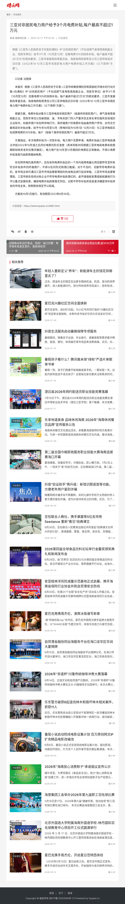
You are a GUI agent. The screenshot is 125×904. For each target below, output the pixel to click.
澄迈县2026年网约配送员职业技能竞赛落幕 (76, 392)
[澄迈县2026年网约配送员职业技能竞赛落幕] (25, 399)
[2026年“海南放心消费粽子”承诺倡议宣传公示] (25, 774)
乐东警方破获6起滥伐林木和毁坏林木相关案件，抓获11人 (80, 704)
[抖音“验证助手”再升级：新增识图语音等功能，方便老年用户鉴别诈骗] (25, 492)
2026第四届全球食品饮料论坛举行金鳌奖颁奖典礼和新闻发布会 (80, 551)
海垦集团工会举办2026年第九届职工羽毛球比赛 (80, 795)
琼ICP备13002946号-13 (62, 898)
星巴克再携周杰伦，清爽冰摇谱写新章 (72, 614)
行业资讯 (63, 38)
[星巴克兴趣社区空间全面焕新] (25, 311)
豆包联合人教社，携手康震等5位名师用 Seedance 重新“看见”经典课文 (73, 519)
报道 (70, 893)
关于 (61, 893)
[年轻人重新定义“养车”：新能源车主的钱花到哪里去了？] (25, 278)
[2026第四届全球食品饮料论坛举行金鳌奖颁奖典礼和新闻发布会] (25, 556)
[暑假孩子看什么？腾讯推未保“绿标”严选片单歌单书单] (25, 367)
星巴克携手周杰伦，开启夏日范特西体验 (74, 855)
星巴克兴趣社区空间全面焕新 (66, 303)
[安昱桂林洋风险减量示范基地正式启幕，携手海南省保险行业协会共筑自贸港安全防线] (25, 589)
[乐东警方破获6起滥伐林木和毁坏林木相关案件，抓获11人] (25, 709)
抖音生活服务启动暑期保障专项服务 (71, 331)
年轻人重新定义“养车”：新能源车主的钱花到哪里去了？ (78, 273)
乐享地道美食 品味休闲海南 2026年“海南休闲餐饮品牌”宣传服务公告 (79, 422)
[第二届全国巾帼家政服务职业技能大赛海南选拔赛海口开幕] (25, 459)
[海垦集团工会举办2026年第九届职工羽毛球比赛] (25, 802)
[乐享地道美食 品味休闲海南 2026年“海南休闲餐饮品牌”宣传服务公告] (25, 427)
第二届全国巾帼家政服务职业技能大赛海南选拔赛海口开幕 (79, 454)
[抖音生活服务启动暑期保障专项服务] (25, 339)
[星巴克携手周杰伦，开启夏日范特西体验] (25, 863)
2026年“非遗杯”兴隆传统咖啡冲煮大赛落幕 (76, 674)
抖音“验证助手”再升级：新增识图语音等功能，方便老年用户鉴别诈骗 (78, 487)
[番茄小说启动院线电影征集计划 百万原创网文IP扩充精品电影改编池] (25, 742)
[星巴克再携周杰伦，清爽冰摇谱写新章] (25, 621)
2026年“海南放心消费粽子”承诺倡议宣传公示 (78, 767)
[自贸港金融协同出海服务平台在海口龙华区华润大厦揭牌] (25, 649)
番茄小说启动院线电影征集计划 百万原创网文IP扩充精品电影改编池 (79, 737)
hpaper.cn (94, 898)
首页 (8, 14)
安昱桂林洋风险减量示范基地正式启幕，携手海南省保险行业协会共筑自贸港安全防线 (79, 583)
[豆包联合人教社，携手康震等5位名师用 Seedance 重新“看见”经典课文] (25, 524)
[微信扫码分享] (13, 231)
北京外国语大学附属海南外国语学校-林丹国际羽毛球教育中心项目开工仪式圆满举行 (79, 825)
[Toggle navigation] (115, 5)
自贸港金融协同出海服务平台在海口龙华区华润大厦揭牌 (79, 644)
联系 (51, 893)
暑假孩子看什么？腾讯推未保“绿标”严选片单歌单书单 (78, 362)
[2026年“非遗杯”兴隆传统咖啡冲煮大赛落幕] (25, 681)
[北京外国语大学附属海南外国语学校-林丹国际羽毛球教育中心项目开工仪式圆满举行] (25, 830)
